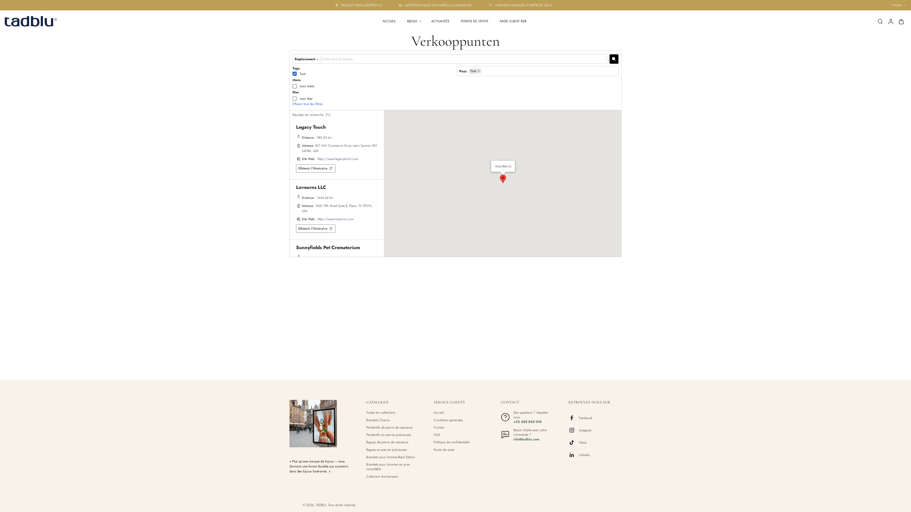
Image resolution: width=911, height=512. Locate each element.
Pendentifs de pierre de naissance (389, 427)
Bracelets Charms (378, 420)
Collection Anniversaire (382, 476)
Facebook (585, 418)
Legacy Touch (311, 127)
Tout (302, 73)
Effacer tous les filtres (307, 104)
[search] (880, 21)
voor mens (307, 86)
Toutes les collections (380, 412)
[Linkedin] (573, 455)
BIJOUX (412, 21)
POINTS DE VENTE (474, 21)
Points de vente (444, 449)
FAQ (437, 435)
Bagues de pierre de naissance (387, 442)
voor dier (306, 98)
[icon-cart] (901, 21)
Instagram (585, 430)
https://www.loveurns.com (335, 219)
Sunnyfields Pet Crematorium (328, 247)
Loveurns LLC (311, 187)
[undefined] (613, 59)
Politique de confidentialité (451, 442)
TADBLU (321, 505)
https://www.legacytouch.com (337, 158)
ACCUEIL (389, 21)
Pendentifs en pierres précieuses (388, 435)
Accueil (439, 412)
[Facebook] (573, 418)
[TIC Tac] (573, 442)
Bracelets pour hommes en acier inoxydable (388, 466)
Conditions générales (448, 420)
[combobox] (463, 59)
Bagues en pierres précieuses (386, 449)
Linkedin (584, 455)
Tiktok (582, 442)
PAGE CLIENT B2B (513, 21)
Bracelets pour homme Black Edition (390, 457)
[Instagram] (573, 430)
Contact (439, 427)
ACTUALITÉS (440, 21)
